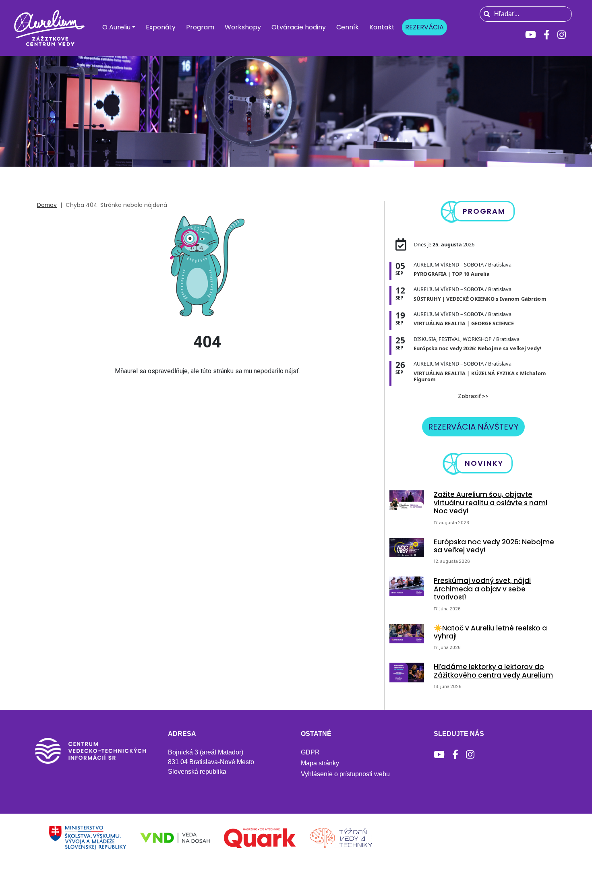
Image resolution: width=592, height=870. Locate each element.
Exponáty (161, 27)
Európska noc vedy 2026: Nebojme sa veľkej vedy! (494, 546)
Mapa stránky (320, 763)
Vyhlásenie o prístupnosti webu (345, 774)
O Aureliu (116, 27)
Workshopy (243, 27)
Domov (47, 205)
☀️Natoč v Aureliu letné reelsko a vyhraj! (490, 632)
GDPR (310, 752)
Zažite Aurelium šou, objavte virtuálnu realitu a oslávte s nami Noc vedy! (490, 503)
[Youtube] (530, 34)
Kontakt (382, 27)
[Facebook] (547, 34)
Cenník (347, 27)
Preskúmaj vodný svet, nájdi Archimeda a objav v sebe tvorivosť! (482, 589)
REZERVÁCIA (424, 27)
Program (200, 27)
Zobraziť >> (473, 396)
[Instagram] (561, 34)
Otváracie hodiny (298, 27)
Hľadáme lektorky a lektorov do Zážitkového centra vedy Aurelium (493, 671)
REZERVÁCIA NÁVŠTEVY (473, 426)
